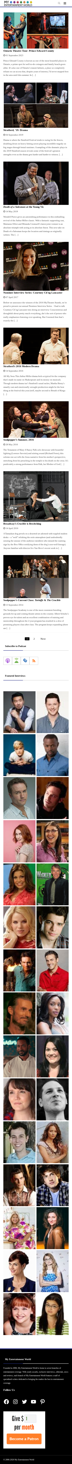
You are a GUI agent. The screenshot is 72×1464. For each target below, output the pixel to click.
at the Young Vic (23, 207)
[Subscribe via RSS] (33, 661)
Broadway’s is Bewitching (22, 523)
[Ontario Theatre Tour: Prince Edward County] (36, 30)
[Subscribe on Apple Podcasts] (7, 661)
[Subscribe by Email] (25, 661)
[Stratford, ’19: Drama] (36, 105)
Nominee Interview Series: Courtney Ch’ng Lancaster (32, 292)
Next (43, 638)
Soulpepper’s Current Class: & (32, 600)
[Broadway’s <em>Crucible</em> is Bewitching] (36, 496)
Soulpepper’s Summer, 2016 (18, 439)
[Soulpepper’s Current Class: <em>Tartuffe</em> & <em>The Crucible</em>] (36, 576)
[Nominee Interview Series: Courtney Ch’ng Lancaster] (36, 266)
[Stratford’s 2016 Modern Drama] (36, 346)
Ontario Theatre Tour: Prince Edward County (28, 50)
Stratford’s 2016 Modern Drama (21, 366)
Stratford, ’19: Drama (15, 130)
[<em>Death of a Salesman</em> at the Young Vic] (36, 183)
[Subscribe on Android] (16, 661)
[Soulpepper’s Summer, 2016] (36, 419)
